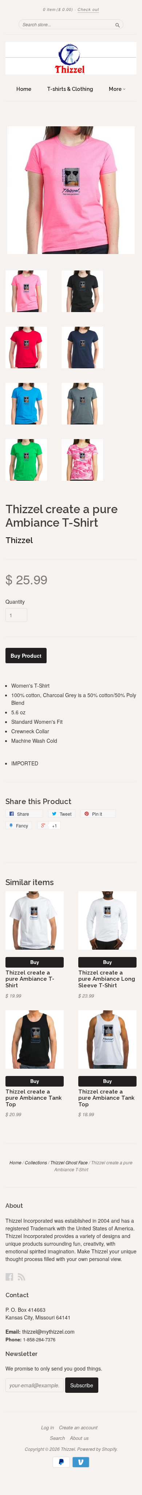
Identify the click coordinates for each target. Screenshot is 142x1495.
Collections (36, 1162)
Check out (88, 9)
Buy (34, 961)
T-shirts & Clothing (70, 89)
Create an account (78, 1427)
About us (79, 1438)
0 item (58, 9)
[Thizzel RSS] (21, 1276)
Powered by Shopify (97, 1449)
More (116, 89)
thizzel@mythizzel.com (48, 1331)
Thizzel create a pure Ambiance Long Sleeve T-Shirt (106, 979)
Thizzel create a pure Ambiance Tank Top (33, 1098)
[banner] (71, 58)
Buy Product (26, 655)
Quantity (15, 601)
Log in (47, 1427)
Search (57, 1438)
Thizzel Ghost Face (69, 1162)
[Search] (117, 24)
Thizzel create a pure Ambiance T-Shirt (29, 979)
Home (23, 89)
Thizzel (19, 540)
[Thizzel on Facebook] (9, 1276)
